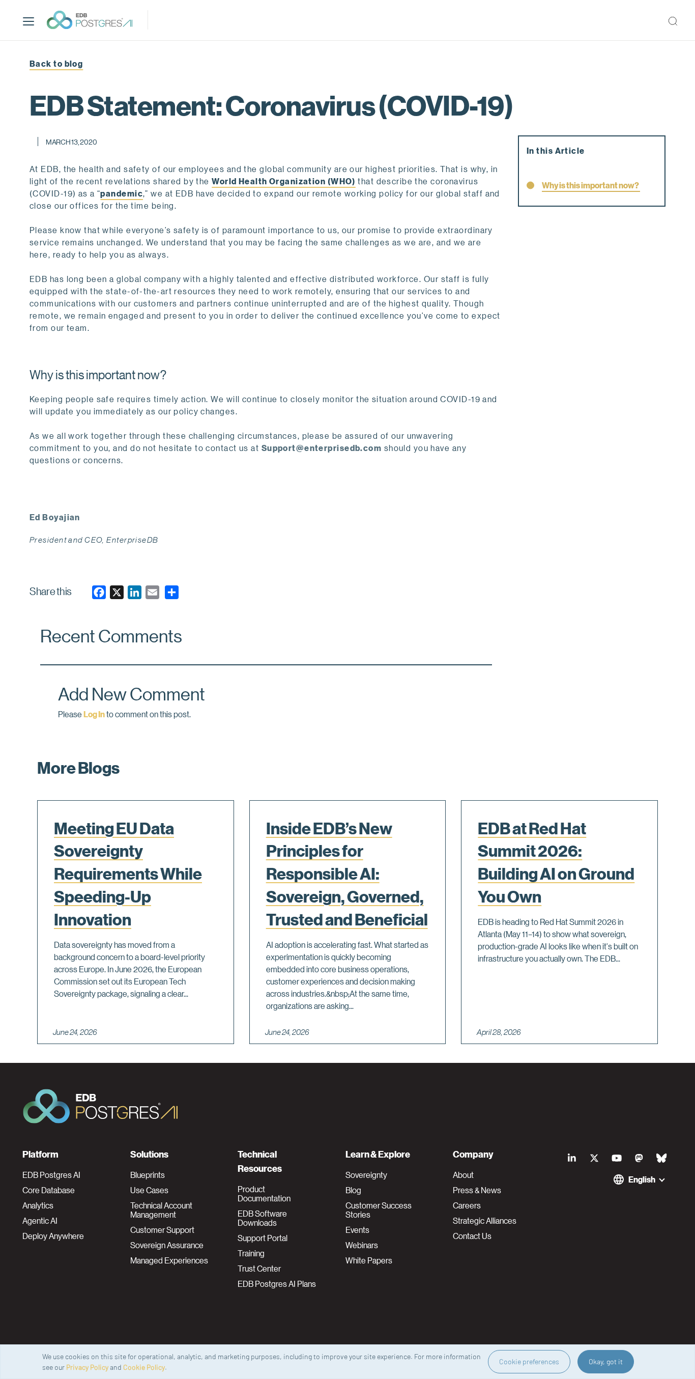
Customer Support (162, 1229)
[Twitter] (594, 1158)
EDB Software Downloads (262, 1218)
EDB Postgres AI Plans (277, 1283)
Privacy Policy (87, 1367)
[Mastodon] (639, 1158)
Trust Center (259, 1268)
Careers (467, 1205)
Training (251, 1253)
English (641, 1179)
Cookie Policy (144, 1367)
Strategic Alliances (484, 1220)
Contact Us (472, 1236)
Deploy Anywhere (53, 1236)
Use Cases (149, 1190)
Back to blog (56, 63)
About (463, 1174)
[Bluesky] (661, 1158)
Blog (353, 1190)
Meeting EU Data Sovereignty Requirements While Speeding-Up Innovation (128, 874)
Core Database (48, 1190)
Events (357, 1229)
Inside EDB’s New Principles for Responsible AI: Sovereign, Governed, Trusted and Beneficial (347, 874)
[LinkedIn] (572, 1158)
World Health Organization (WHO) (284, 181)
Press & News (477, 1190)
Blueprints (147, 1174)
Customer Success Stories (378, 1210)
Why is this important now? (591, 185)
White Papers (368, 1260)
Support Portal (262, 1238)
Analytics (37, 1205)
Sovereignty (366, 1174)
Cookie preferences (529, 1361)
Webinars (361, 1245)
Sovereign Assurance (167, 1245)
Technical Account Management (161, 1210)
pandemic (121, 193)
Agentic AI (39, 1220)
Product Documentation (264, 1194)
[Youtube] (617, 1158)
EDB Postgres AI (51, 1174)
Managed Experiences (169, 1260)
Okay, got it (606, 1361)
